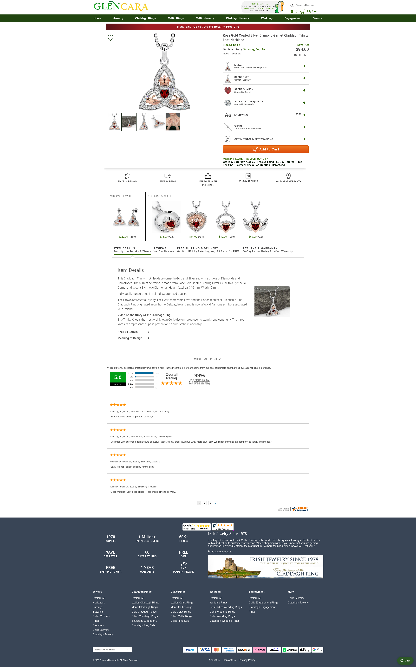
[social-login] (292, 11)
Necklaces (99, 602)
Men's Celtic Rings (181, 607)
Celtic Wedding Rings (222, 616)
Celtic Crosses (101, 616)
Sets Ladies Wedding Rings (226, 607)
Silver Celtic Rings (181, 616)
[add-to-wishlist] (110, 38)
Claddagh (103, 634)
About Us (214, 660)
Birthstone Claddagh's (144, 620)
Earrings (97, 607)
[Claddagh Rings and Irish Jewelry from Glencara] (123, 7)
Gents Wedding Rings (222, 611)
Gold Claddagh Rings (144, 611)
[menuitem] (97, 18)
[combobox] (305, 5)
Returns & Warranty (268, 250)
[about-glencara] (265, 567)
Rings (96, 620)
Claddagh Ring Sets (143, 625)
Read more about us (219, 551)
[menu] (208, 18)
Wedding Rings (219, 602)
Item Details (132, 250)
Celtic (101, 629)
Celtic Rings (178, 591)
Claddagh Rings (142, 591)
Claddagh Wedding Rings (225, 620)
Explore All (99, 598)
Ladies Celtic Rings (182, 602)
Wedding (215, 591)
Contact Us (229, 660)
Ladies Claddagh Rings (145, 602)
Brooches (98, 625)
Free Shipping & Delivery (208, 250)
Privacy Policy (247, 660)
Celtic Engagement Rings (263, 602)
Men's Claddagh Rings (145, 607)
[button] (114, 122)
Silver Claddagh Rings (145, 616)
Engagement (256, 591)
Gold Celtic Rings (181, 611)
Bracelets (98, 611)
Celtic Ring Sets (180, 620)
